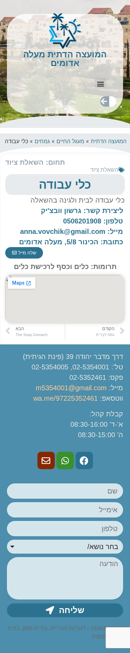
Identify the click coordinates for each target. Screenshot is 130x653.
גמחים (42, 141)
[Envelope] (46, 460)
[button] (100, 83)
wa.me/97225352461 (65, 398)
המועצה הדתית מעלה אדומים (65, 58)
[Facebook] (84, 460)
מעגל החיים (70, 141)
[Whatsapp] (65, 460)
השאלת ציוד (104, 170)
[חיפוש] (104, 101)
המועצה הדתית (109, 141)
